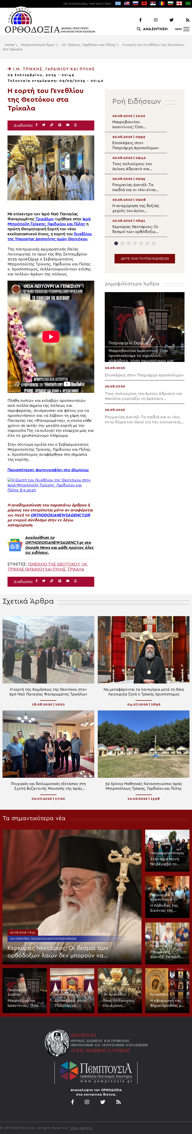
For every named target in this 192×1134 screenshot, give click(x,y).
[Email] (67, 125)
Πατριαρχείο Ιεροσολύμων (161, 897)
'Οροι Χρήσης (81, 1128)
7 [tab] (154, 243)
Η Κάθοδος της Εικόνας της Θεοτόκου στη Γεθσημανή (164, 908)
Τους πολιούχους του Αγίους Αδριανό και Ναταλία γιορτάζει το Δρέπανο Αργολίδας (119, 1003)
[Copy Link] (51, 125)
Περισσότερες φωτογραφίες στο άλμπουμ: (48, 470)
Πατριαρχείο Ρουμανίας (160, 944)
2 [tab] (122, 243)
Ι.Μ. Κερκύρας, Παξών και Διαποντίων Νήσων (43, 938)
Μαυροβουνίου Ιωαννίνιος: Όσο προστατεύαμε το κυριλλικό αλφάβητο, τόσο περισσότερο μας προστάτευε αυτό (24, 1003)
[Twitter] (166, 20)
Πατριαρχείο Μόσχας (167, 853)
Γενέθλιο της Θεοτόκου (54, 564)
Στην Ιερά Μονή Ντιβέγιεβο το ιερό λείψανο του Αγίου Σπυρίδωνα (166, 862)
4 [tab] (135, 243)
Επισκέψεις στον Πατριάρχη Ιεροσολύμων (70, 1003)
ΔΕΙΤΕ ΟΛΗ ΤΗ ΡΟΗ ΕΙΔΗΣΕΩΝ (145, 258)
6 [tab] (147, 243)
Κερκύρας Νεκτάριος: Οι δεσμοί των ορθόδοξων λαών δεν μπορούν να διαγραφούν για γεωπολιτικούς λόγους (62, 952)
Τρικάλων (44, 219)
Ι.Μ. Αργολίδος (114, 994)
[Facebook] (134, 20)
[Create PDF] (75, 125)
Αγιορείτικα (159, 994)
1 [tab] (116, 243)
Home (9, 45)
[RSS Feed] (182, 20)
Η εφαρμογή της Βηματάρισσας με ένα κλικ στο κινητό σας (167, 1003)
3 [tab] (128, 243)
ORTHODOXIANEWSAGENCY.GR (60, 515)
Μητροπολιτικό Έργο (38, 45)
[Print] (59, 125)
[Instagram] (150, 20)
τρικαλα (75, 569)
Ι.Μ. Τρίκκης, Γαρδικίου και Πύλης (89, 45)
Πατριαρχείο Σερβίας (18, 992)
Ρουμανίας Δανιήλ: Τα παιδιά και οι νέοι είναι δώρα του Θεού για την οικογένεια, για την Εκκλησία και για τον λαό (167, 954)
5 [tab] (141, 243)
